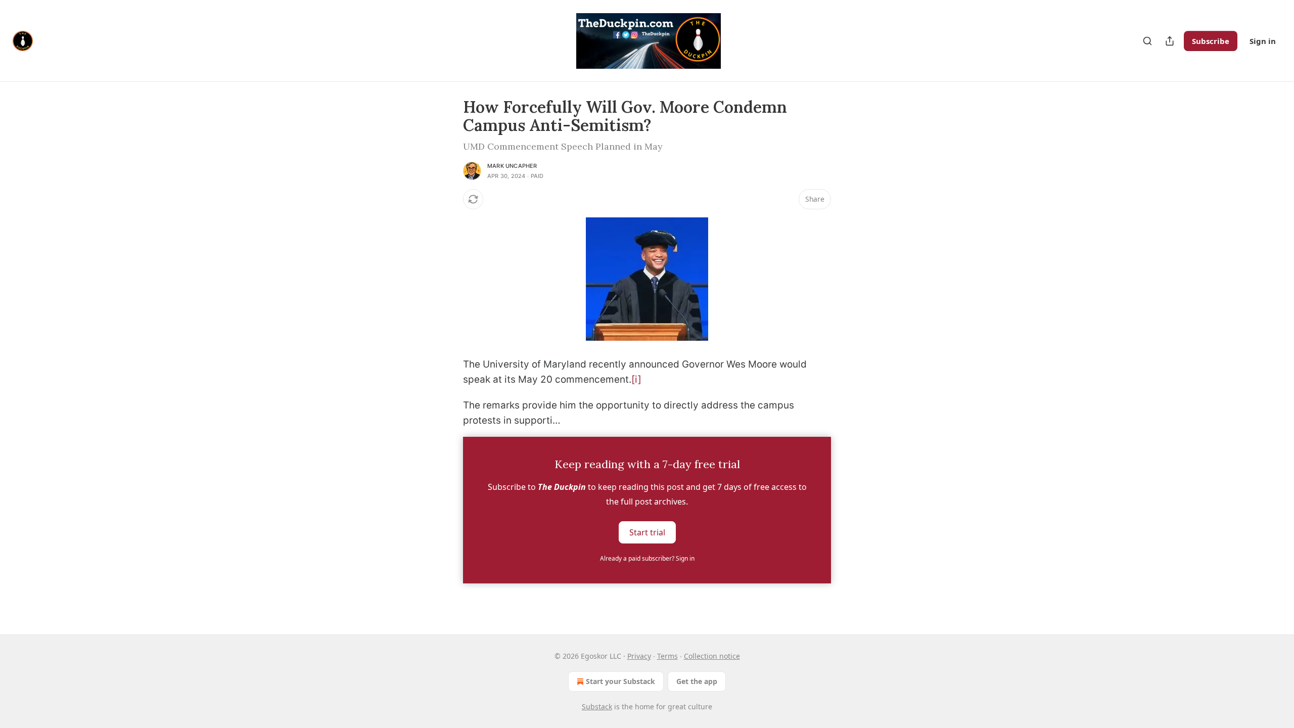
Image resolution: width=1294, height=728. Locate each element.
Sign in (1263, 41)
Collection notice (712, 656)
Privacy (639, 656)
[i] (636, 379)
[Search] (1147, 41)
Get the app (696, 681)
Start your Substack (620, 681)
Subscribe (1210, 41)
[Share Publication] (1170, 41)
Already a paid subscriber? (647, 558)
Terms (667, 656)
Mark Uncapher (512, 165)
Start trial (647, 531)
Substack (597, 706)
